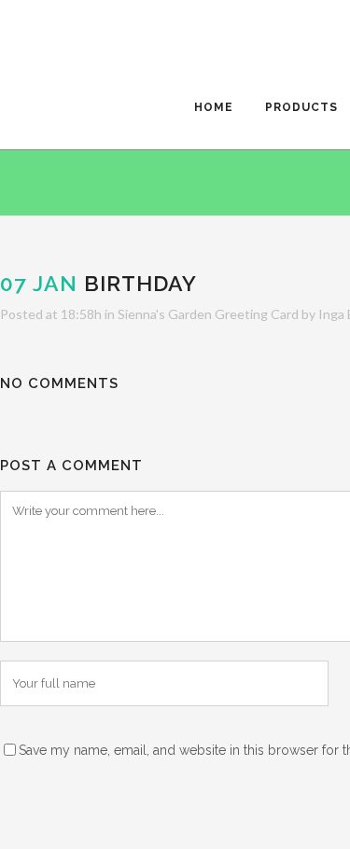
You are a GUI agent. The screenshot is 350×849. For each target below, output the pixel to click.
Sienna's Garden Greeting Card (208, 314)
